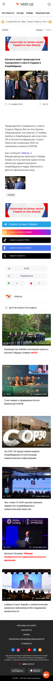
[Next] (50, 22)
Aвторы (20, 13)
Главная (39, 30)
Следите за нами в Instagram (20, 232)
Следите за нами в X (17, 256)
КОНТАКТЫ (26, 630)
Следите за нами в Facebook (20, 248)
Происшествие (43, 13)
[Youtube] (29, 650)
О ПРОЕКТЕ (26, 644)
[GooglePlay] (18, 670)
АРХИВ (26, 634)
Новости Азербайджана (16, 22)
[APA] (26, 664)
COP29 (11, 195)
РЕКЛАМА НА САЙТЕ (26, 625)
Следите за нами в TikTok (19, 240)
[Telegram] (34, 650)
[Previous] (3, 22)
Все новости (8, 13)
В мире (29, 13)
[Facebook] (13, 650)
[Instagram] (18, 650)
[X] (23, 650)
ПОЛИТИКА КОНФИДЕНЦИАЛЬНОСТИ (26, 639)
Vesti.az (25, 153)
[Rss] (40, 650)
